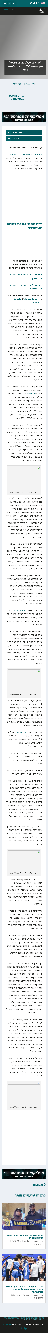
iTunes (27, 299)
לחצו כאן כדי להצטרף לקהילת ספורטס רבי (24, 226)
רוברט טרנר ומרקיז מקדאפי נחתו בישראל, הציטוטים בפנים (24, 1237)
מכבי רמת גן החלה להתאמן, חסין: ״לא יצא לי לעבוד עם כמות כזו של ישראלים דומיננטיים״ (24, 1289)
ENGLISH (34, 3)
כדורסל (21, 84)
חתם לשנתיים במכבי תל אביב (25, 154)
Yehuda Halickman (30, 1295)
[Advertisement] (24, 198)
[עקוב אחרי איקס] (9, 3)
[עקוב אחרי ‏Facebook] (13, 3)
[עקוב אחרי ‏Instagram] (5, 3)
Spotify (36, 299)
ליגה (15, 84)
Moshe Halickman (16, 98)
